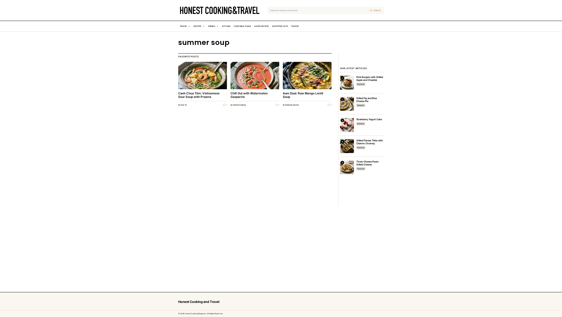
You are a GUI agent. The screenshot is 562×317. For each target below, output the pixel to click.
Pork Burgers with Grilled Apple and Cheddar (369, 78)
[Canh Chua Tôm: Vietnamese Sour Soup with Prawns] (202, 75)
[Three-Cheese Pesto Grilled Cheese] (347, 167)
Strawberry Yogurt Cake (369, 119)
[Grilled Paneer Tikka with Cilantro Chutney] (347, 146)
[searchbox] (317, 10)
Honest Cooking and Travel (199, 302)
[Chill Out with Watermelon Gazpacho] (255, 75)
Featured (360, 84)
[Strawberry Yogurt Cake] (347, 125)
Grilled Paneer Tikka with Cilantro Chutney (369, 142)
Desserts (360, 105)
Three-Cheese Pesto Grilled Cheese (367, 163)
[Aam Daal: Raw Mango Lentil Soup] (307, 75)
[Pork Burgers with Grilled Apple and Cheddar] (347, 83)
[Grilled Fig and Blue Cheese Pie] (347, 104)
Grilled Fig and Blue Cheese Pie (366, 99)
